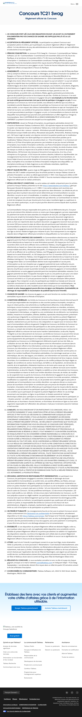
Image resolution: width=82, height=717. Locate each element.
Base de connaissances (69, 646)
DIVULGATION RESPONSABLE (11, 708)
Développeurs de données (33, 661)
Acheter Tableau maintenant (56, 608)
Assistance (66, 642)
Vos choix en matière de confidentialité (18, 711)
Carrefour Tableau (30, 668)
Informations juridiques (10, 705)
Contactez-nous (34, 699)
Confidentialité (42, 705)
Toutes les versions (68, 657)
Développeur (23, 699)
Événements (28, 678)
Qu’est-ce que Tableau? (12, 642)
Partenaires (49, 642)
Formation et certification (70, 650)
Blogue (14, 699)
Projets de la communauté (33, 665)
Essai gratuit (14, 636)
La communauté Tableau (33, 642)
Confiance (7, 699)
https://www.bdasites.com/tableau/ (56, 186)
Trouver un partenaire (52, 646)
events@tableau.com (44, 563)
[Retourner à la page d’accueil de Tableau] (10, 4)
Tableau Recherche (9, 663)
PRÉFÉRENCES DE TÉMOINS (30, 708)
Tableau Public (29, 646)
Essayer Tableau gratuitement (26, 608)
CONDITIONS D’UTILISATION (27, 705)
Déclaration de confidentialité (38, 513)
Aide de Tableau (67, 653)
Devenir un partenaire (52, 650)
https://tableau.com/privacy (33, 516)
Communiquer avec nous (11, 667)
